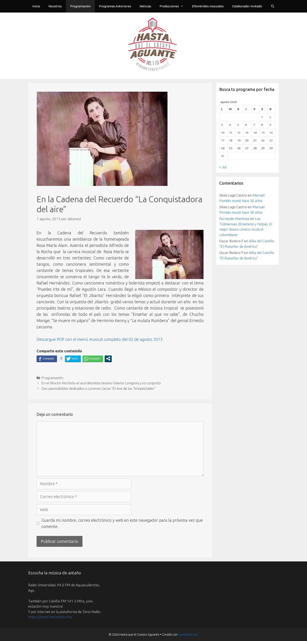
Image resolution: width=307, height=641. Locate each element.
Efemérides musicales (208, 6)
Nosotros (55, 6)
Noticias (145, 6)
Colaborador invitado (247, 6)
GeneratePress (188, 634)
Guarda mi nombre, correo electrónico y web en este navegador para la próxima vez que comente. (122, 523)
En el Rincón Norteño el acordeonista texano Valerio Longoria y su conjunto (101, 383)
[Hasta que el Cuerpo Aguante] (153, 45)
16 (271, 132)
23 (271, 140)
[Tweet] (73, 358)
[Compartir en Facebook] (47, 358)
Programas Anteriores (115, 6)
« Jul (223, 167)
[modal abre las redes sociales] (108, 358)
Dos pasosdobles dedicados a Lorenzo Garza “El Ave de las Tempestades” (98, 388)
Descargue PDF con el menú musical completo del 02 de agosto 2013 (99, 339)
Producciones (169, 6)
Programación (80, 6)
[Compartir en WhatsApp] (92, 358)
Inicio (36, 6)
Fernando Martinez (234, 219)
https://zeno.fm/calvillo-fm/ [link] (50, 617)
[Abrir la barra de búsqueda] (272, 6)
